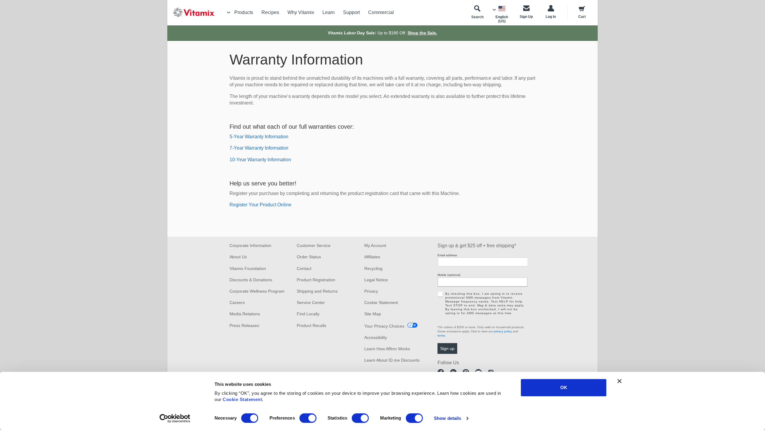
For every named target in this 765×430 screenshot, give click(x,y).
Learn (328, 12)
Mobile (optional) (448, 275)
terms (441, 335)
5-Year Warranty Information (259, 136)
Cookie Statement (242, 399)
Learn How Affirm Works (387, 348)
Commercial (381, 12)
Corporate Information (250, 245)
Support (351, 12)
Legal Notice (376, 279)
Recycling (373, 268)
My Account (375, 245)
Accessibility (375, 337)
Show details (447, 418)
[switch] (307, 418)
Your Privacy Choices (384, 326)
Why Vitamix (300, 12)
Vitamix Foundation (248, 268)
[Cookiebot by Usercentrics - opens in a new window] (175, 418)
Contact (304, 268)
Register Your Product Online (260, 204)
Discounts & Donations (251, 279)
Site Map (372, 313)
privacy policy (503, 331)
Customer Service (314, 245)
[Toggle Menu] (228, 12)
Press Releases (244, 325)
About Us (238, 256)
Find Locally (308, 313)
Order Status (309, 256)
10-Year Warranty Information (260, 159)
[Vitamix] (191, 12)
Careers (237, 302)
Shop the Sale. (422, 32)
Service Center (311, 302)
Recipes (270, 12)
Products (243, 12)
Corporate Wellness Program (257, 291)
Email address (447, 255)
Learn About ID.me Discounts (392, 360)
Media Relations (245, 313)
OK (563, 387)
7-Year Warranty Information (259, 147)
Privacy (371, 291)
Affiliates (372, 256)
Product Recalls (311, 325)
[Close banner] (619, 381)
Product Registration (316, 279)
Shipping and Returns (317, 291)
